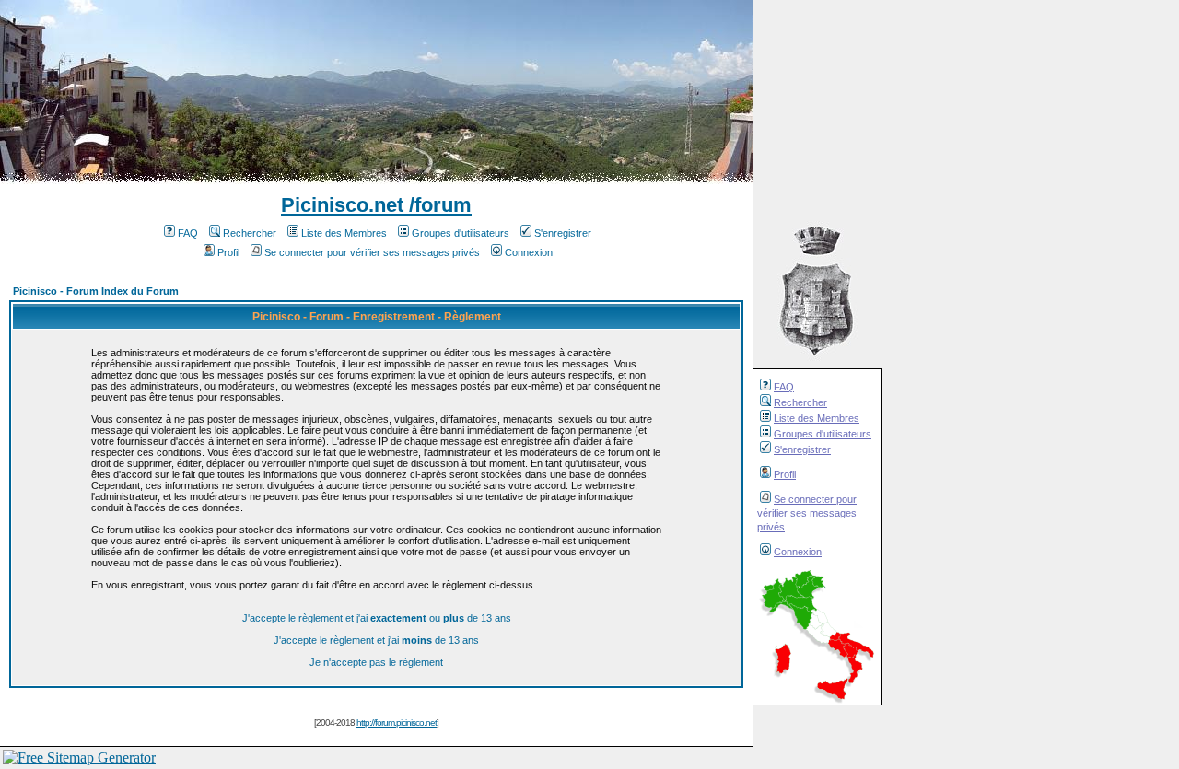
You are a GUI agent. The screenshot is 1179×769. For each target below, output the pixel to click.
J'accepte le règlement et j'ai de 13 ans (376, 640)
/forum (437, 204)
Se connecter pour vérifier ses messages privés (807, 513)
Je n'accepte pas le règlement (376, 662)
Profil (785, 474)
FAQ (784, 386)
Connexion (798, 551)
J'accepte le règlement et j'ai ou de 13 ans (376, 617)
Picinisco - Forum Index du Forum (96, 291)
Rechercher (800, 402)
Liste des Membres (816, 418)
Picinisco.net (342, 204)
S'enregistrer (802, 449)
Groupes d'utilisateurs (822, 433)
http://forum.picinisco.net (396, 722)
